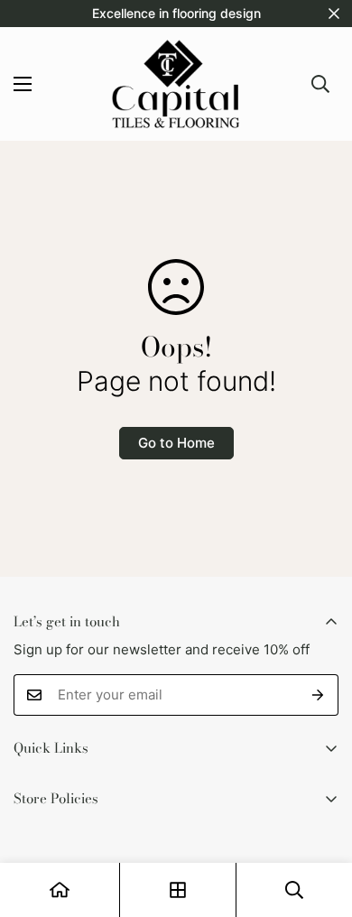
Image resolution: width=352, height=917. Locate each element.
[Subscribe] (318, 695)
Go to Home (176, 442)
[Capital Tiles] (176, 84)
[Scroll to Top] (319, 821)
